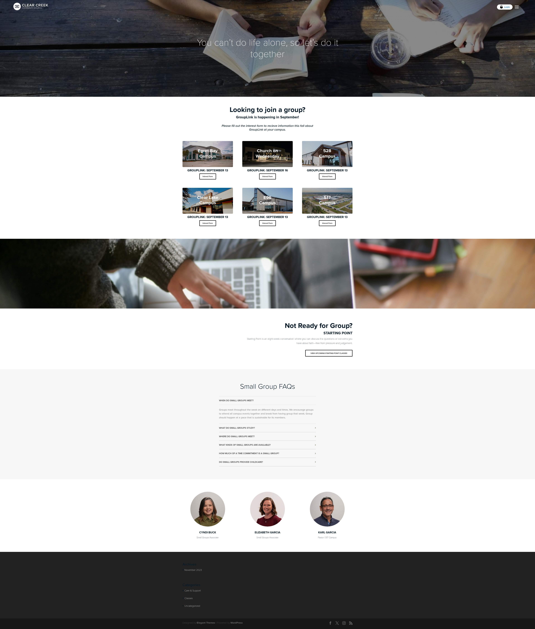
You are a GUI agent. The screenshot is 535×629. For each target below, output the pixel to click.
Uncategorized (192, 605)
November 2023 (193, 570)
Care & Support (192, 590)
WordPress (236, 623)
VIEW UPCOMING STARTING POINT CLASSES (329, 353)
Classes (188, 598)
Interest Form (208, 176)
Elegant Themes (206, 623)
